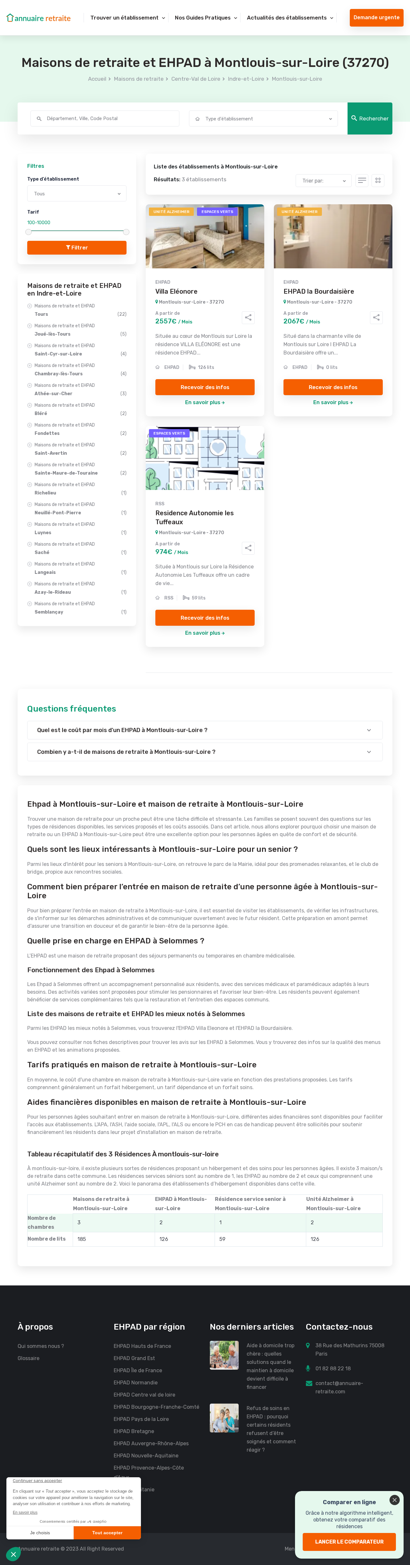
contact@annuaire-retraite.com (339, 1387)
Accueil (97, 79)
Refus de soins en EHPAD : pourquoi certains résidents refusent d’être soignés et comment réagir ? (271, 1429)
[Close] (395, 1500)
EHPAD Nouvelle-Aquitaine (146, 1456)
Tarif (33, 212)
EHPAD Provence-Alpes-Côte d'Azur (149, 1472)
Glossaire (28, 1358)
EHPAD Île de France (138, 1370)
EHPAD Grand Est (134, 1358)
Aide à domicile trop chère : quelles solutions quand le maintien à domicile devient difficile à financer (270, 1366)
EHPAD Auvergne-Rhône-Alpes (151, 1443)
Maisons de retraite (139, 79)
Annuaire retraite (38, 1549)
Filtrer (79, 247)
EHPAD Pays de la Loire (141, 1419)
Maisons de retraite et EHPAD (81, 310)
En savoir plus (202, 402)
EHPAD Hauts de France (142, 1346)
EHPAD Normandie (136, 1383)
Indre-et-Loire (246, 79)
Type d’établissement (53, 179)
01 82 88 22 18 (333, 1368)
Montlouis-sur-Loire (297, 79)
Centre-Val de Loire (195, 79)
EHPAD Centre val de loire (144, 1395)
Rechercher (374, 118)
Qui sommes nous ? (41, 1346)
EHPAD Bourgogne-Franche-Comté (156, 1407)
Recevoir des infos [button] (205, 387)
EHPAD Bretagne (134, 1431)
